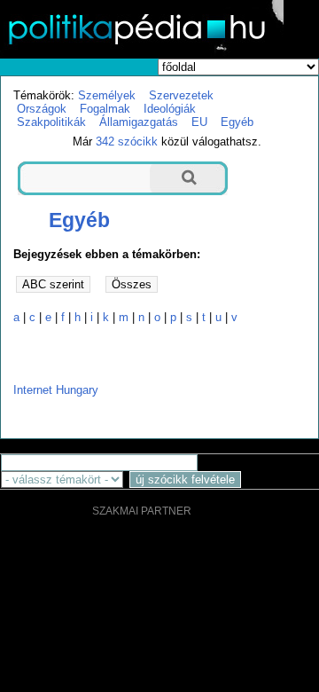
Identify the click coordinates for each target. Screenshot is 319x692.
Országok (41, 108)
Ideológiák (170, 108)
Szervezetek (181, 95)
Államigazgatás (138, 122)
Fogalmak (105, 108)
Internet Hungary (55, 390)
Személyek (107, 95)
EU (199, 122)
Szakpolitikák (51, 122)
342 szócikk (127, 141)
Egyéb (237, 122)
